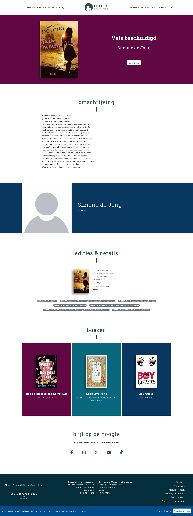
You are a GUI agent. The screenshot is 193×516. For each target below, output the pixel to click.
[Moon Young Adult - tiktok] (121, 452)
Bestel (95, 290)
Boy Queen (146, 393)
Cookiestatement (175, 497)
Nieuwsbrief (136, 7)
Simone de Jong (100, 204)
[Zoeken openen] (172, 7)
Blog (61, 7)
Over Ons (150, 7)
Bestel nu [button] (134, 63)
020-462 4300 (87, 493)
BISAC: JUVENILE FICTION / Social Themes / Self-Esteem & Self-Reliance (76, 310)
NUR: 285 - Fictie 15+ (47, 301)
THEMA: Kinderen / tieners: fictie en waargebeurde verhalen (88, 301)
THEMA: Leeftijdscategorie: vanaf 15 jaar (137, 301)
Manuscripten (177, 489)
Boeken (41, 7)
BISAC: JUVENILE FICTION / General (70, 305)
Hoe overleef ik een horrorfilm (46, 393)
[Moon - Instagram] (84, 452)
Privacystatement (175, 493)
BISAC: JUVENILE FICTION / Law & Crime (131, 310)
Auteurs (52, 7)
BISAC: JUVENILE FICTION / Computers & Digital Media (114, 305)
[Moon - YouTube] (109, 452)
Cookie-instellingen (173, 501)
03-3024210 (104, 493)
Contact (162, 7)
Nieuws (30, 7)
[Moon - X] (96, 452)
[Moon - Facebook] (71, 452)
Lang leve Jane (96, 393)
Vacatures (179, 486)
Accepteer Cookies (182, 511)
